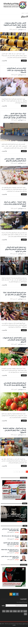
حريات (25, 613)
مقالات (7, 611)
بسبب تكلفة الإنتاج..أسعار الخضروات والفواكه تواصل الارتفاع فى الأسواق (14, 340)
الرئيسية (25, 611)
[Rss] (10, 594)
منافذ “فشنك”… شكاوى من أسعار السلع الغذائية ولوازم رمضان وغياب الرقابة (15, 204)
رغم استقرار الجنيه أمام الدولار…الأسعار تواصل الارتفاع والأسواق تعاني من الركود (15, 249)
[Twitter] (14, 594)
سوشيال (15, 611)
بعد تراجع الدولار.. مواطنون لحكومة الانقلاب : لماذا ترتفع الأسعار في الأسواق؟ (14, 430)
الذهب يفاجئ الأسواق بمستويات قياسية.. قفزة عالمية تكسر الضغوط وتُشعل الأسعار (15, 25)
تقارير (26, 95)
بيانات (3, 611)
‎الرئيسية (26, 13)
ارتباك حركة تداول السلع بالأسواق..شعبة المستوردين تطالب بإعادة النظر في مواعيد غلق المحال (15, 115)
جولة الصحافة (24, 319)
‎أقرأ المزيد (24, 60)
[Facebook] (17, 594)
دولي (11, 611)
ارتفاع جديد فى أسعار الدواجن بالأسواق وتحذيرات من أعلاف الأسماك (16, 70)
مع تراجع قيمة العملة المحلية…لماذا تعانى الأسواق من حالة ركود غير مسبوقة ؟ (14, 294)
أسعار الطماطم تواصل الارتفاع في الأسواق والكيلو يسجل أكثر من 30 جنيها (15, 385)
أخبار (26, 49)
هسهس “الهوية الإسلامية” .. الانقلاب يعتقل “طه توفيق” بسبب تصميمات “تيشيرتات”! (15, 515)
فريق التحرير (20, 29)
